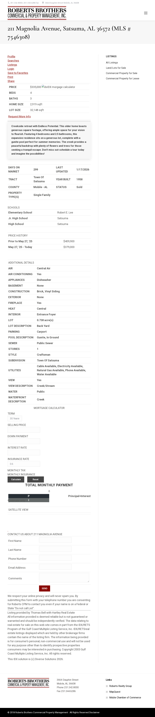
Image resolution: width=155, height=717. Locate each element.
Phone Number (17, 558)
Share (11, 81)
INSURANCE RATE (18, 459)
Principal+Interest (79, 496)
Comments (15, 578)
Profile (11, 56)
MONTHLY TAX (16, 470)
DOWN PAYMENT (18, 436)
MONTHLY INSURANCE (21, 474)
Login (11, 68)
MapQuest (114, 691)
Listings (12, 64)
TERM (11, 413)
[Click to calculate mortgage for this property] (58, 87)
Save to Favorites (18, 72)
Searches (13, 60)
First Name (14, 540)
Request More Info (19, 116)
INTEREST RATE (17, 447)
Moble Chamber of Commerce (125, 697)
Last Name (14, 549)
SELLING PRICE (17, 424)
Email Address (17, 567)
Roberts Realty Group (120, 686)
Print (10, 77)
